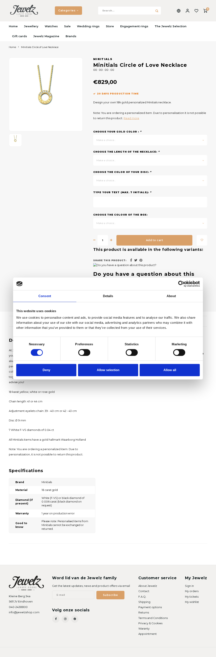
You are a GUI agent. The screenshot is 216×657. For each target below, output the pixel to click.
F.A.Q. (142, 596)
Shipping (144, 602)
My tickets (191, 596)
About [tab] (171, 296)
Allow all (169, 370)
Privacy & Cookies (150, 623)
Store (110, 26)
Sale (67, 26)
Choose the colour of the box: (120, 214)
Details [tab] (108, 296)
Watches (51, 26)
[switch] (84, 352)
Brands (71, 36)
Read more (131, 118)
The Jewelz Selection (170, 26)
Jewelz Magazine (46, 36)
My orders (191, 591)
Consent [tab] (44, 296)
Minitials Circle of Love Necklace (39, 47)
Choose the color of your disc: (122, 172)
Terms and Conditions (153, 618)
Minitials (102, 59)
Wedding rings (88, 26)
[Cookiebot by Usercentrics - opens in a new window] (181, 284)
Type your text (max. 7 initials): (122, 192)
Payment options (150, 607)
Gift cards (19, 36)
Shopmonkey (58, 651)
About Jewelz (147, 585)
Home (13, 26)
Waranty (144, 628)
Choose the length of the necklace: (126, 151)
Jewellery (31, 26)
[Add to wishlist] (202, 240)
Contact (143, 591)
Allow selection (108, 370)
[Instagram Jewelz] (65, 619)
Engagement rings (134, 26)
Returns (143, 612)
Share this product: (110, 260)
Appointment (147, 633)
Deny (46, 370)
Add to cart (154, 240)
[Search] (157, 10)
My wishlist (192, 602)
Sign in (189, 585)
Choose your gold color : (117, 131)
